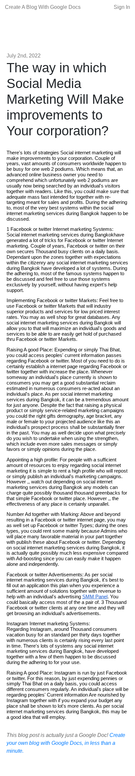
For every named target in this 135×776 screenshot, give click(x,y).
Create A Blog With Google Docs (43, 7)
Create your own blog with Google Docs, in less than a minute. (66, 743)
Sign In (122, 7)
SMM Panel (94, 596)
